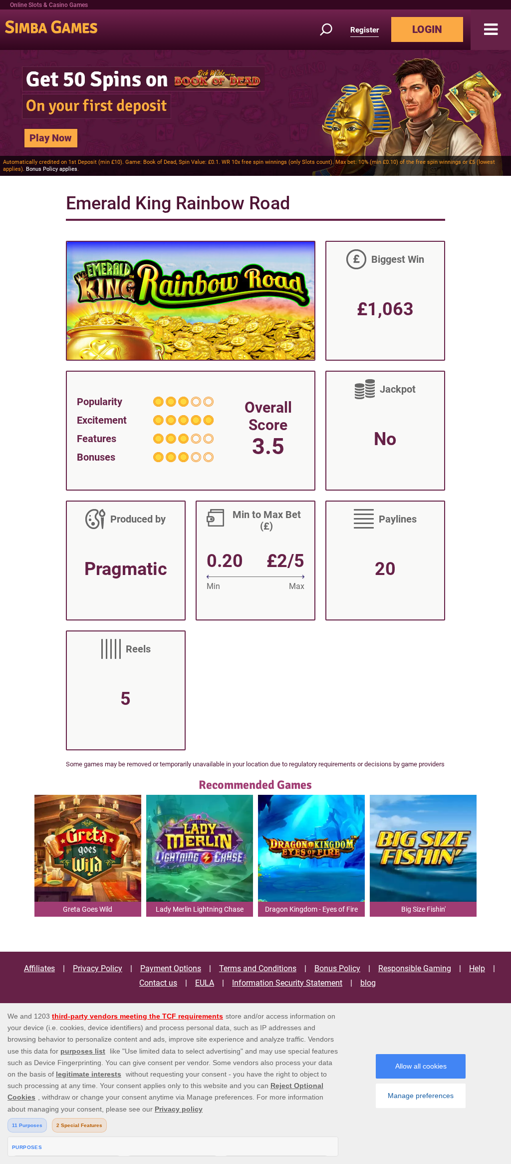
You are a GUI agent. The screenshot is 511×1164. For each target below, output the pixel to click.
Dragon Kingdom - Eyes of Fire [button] (311, 909)
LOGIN (427, 29)
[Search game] (331, 29)
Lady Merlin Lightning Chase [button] (200, 909)
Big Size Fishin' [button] (423, 909)
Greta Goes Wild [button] (87, 909)
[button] (491, 29)
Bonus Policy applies (51, 169)
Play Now (50, 138)
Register (364, 29)
